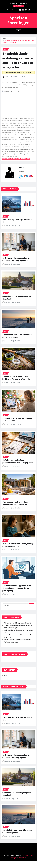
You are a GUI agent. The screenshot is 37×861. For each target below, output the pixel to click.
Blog (5, 676)
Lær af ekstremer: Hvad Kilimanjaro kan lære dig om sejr (17, 335)
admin (7, 76)
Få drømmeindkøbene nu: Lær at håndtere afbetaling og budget (16, 259)
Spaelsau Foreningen (18, 20)
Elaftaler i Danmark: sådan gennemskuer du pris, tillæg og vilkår (17, 461)
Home (4, 38)
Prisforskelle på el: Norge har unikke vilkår (18, 623)
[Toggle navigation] (18, 31)
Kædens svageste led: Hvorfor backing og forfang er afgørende (16, 377)
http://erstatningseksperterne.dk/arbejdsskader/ (16, 158)
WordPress (25, 855)
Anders (7, 226)
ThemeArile (22, 858)
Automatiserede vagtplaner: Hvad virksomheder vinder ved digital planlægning (16, 588)
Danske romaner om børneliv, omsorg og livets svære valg (17, 544)
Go (31, 606)
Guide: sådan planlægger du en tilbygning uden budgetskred (15, 503)
